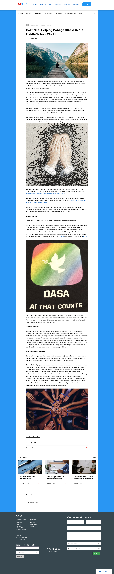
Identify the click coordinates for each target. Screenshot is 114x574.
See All (94, 457)
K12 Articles (33, 524)
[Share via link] (39, 442)
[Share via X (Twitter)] (31, 442)
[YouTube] (56, 549)
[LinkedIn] (59, 549)
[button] (94, 13)
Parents (28, 13)
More (80, 13)
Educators (58, 13)
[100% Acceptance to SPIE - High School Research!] (57, 467)
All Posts (20, 13)
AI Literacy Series (70, 13)
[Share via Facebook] (27, 442)
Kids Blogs (37, 13)
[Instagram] (50, 549)
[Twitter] (53, 549)
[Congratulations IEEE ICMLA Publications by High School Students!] (84, 467)
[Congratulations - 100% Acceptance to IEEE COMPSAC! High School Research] (30, 467)
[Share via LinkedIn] (35, 442)
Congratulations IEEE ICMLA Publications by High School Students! (83, 477)
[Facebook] (47, 549)
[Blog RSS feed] (41, 404)
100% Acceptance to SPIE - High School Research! (56, 477)
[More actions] (87, 25)
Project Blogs (48, 13)
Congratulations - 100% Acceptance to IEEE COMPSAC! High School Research (27, 477)
